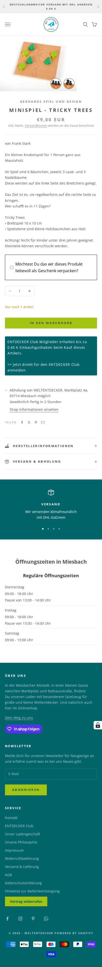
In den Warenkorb (51, 323)
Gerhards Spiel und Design (51, 101)
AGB (8, 874)
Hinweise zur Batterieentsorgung (32, 891)
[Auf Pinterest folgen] (33, 918)
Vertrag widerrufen (26, 901)
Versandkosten (36, 125)
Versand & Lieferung (22, 866)
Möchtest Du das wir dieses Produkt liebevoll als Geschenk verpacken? (49, 267)
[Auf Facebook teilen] (22, 422)
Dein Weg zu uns (19, 717)
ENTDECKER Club (19, 825)
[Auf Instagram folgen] (20, 918)
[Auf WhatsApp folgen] (46, 918)
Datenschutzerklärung (23, 883)
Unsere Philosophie (21, 842)
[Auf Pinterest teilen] (36, 422)
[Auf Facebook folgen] (7, 918)
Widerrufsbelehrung (22, 858)
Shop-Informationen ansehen (34, 409)
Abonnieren (26, 789)
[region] (51, 505)
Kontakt (11, 817)
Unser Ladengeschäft (22, 834)
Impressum (14, 850)
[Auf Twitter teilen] (29, 422)
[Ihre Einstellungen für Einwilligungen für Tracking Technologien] (98, 725)
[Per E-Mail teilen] (43, 422)
